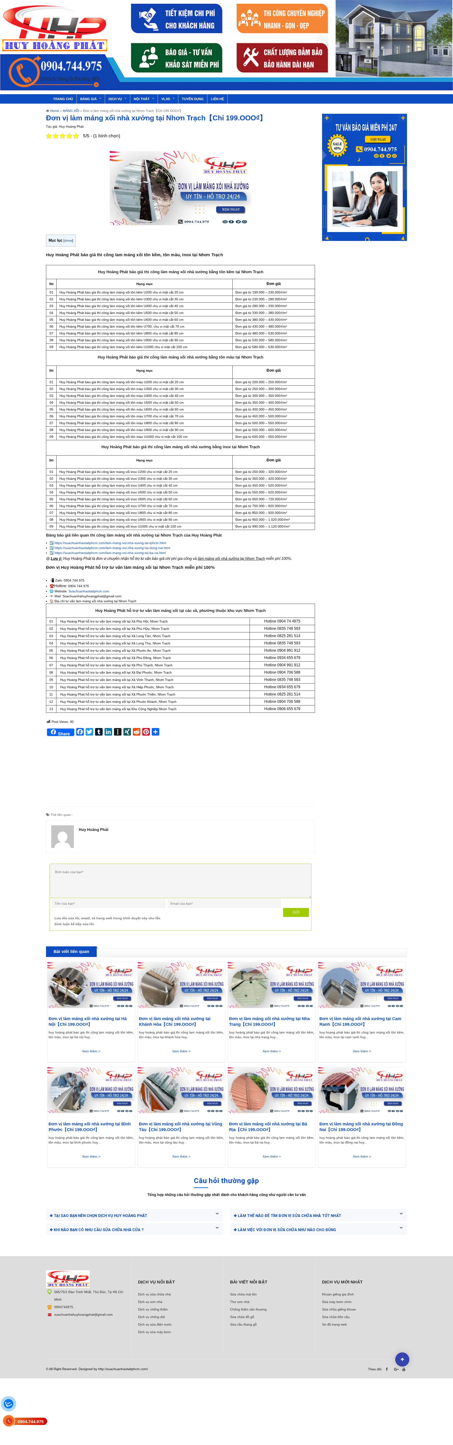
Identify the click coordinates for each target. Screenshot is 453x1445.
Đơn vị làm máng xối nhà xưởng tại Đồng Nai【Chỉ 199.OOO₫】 (361, 1127)
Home (54, 111)
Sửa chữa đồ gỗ (242, 1317)
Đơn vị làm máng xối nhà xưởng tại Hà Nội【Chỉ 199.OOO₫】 (88, 1021)
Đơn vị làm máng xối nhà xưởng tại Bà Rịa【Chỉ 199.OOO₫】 (268, 1127)
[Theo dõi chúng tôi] (388, 1369)
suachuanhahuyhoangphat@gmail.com (83, 1314)
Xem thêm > (91, 1051)
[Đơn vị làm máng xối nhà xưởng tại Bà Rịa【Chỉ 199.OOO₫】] (271, 1091)
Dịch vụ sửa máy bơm (154, 1332)
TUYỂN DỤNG (193, 99)
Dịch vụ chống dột (151, 1317)
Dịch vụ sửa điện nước (155, 1324)
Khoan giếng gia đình (338, 1294)
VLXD (165, 99)
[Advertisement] (180, 773)
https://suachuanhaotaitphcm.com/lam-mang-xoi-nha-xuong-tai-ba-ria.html (110, 553)
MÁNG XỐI (71, 111)
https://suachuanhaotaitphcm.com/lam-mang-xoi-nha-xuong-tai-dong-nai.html (112, 548)
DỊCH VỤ (115, 99)
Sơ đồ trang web (334, 1324)
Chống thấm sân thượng (248, 1309)
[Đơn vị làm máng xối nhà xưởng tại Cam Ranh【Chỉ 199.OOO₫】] (362, 986)
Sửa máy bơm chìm (337, 1302)
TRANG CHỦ (63, 99)
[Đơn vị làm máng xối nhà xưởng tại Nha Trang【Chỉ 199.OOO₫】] (271, 986)
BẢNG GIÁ (88, 99)
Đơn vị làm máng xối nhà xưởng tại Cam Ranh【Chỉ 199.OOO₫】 (360, 1021)
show (68, 240)
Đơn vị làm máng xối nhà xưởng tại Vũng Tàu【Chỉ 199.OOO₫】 (180, 1127)
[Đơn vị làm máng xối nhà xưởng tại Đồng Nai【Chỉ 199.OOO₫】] (362, 1091)
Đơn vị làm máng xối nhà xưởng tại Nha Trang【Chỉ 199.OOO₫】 (269, 1021)
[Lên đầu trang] (402, 1359)
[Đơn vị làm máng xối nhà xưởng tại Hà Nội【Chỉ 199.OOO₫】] (91, 986)
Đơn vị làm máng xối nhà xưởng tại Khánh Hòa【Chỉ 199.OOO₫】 (174, 1021)
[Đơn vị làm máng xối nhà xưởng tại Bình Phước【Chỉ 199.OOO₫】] (91, 1091)
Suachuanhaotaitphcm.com (88, 591)
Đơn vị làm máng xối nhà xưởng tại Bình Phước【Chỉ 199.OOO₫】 (90, 1127)
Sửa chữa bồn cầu (336, 1317)
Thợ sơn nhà (239, 1302)
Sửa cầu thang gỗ (243, 1324)
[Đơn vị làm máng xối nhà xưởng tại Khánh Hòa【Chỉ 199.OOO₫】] (181, 986)
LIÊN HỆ (217, 99)
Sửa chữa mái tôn (243, 1294)
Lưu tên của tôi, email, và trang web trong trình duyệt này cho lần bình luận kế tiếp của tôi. (107, 921)
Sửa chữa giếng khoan (339, 1309)
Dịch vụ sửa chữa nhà (154, 1294)
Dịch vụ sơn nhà (150, 1302)
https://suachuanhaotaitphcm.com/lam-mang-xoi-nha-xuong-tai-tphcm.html (110, 543)
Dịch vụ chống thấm (153, 1309)
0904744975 (63, 1307)
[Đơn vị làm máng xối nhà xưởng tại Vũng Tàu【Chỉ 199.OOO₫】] (181, 1091)
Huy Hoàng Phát (93, 830)
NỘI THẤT (142, 99)
